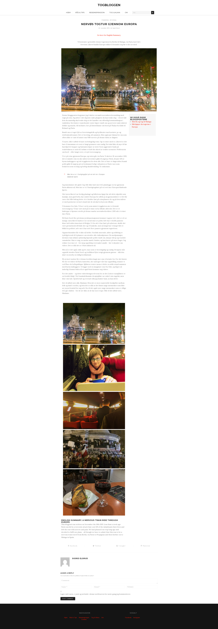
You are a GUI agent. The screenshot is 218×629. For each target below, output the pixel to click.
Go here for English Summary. (109, 35)
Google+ (122, 546)
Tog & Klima (114, 13)
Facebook (73, 546)
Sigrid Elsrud (116, 28)
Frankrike (105, 20)
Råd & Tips (79, 13)
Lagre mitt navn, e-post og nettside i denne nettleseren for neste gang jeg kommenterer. (95, 594)
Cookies (84, 619)
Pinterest (146, 546)
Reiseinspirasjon (97, 13)
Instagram (136, 618)
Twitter (98, 546)
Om (126, 13)
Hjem (68, 13)
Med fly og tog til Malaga (141, 122)
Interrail (113, 20)
